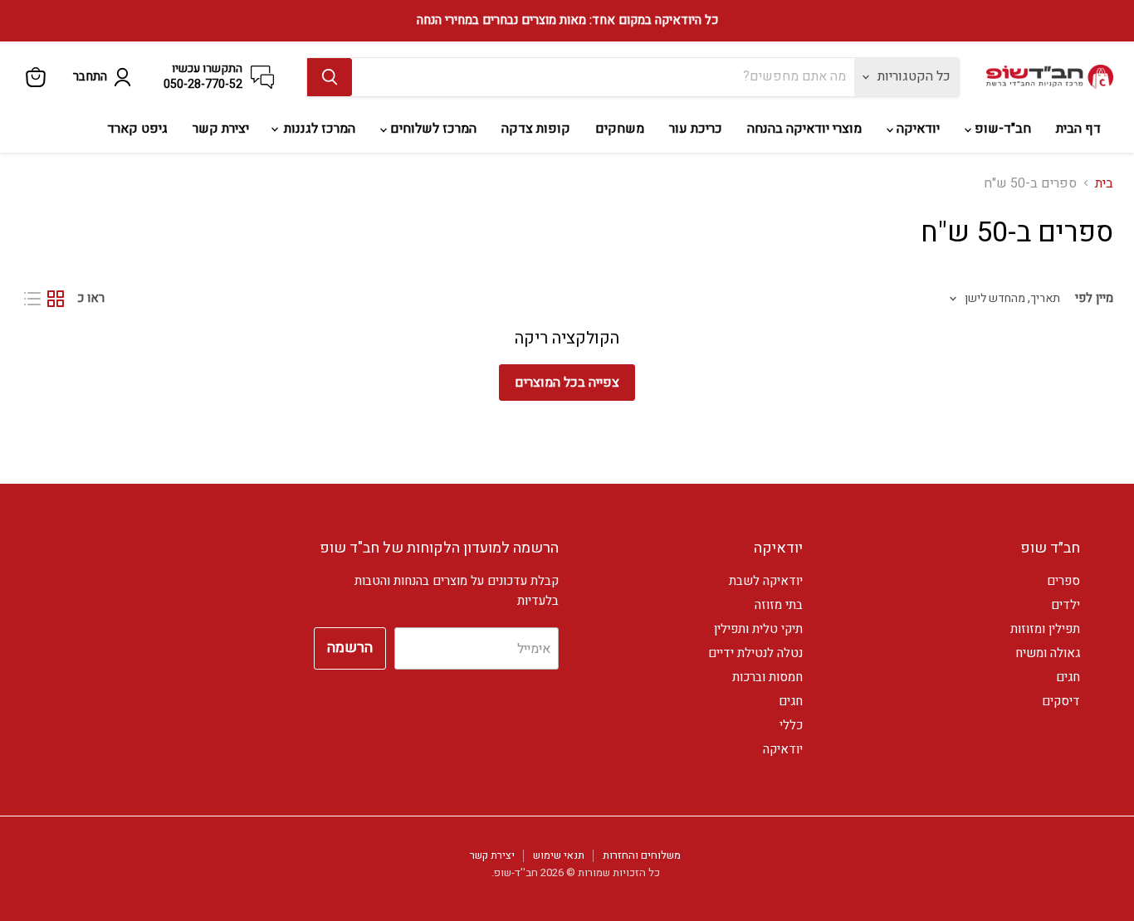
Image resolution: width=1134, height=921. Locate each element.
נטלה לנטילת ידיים (755, 653)
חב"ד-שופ (1001, 129)
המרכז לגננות (318, 129)
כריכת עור (695, 129)
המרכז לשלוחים (432, 129)
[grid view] (55, 298)
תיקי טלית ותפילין (758, 629)
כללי (791, 725)
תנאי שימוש (558, 855)
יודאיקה (916, 129)
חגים (1068, 677)
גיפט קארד (137, 129)
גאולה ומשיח (1047, 653)
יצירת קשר (221, 129)
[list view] (32, 298)
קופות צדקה (535, 129)
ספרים (1063, 581)
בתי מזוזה (779, 605)
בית (1104, 183)
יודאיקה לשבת (766, 581)
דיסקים (1061, 701)
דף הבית (1078, 129)
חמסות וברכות (767, 677)
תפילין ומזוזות (1045, 629)
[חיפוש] (329, 77)
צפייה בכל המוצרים (567, 382)
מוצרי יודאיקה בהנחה (804, 129)
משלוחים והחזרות (642, 855)
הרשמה (350, 647)
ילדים (1065, 605)
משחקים (619, 129)
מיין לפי (1094, 298)
